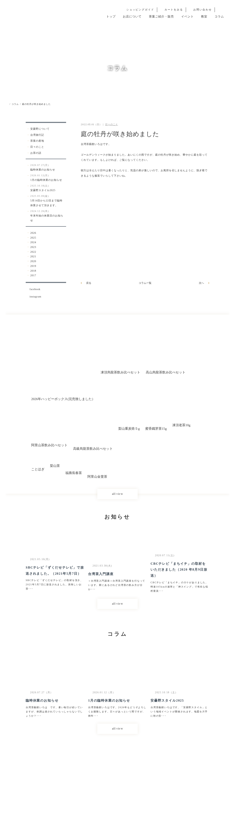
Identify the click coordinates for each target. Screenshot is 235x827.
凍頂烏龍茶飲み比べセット (120, 372)
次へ (201, 282)
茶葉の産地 (37, 140)
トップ (111, 16)
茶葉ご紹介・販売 (161, 16)
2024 (33, 242)
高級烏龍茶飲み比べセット (93, 448)
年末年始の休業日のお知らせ (46, 216)
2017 (33, 275)
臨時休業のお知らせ (42, 167)
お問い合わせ (202, 9)
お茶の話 (35, 152)
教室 (204, 16)
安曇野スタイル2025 (42, 188)
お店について (132, 16)
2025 (33, 237)
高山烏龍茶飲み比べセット (165, 372)
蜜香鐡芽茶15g (156, 428)
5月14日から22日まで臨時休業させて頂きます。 (46, 201)
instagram (35, 296)
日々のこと (37, 146)
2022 (33, 251)
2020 (33, 261)
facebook (35, 289)
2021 (33, 256)
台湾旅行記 (37, 134)
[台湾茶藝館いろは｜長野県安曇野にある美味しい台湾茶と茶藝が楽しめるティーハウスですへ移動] (7, 104)
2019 (33, 266)
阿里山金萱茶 (97, 476)
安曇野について (40, 128)
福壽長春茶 (73, 473)
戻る (88, 282)
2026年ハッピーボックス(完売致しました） (63, 399)
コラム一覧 (145, 282)
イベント (187, 16)
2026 (33, 232)
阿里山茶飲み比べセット (49, 445)
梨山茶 (55, 465)
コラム (219, 16)
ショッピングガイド (140, 9)
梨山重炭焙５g (129, 428)
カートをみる (173, 9)
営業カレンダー (139, 784)
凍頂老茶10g (181, 425)
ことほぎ (37, 469)
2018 (33, 270)
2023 (33, 247)
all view (117, 494)
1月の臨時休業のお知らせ (46, 177)
